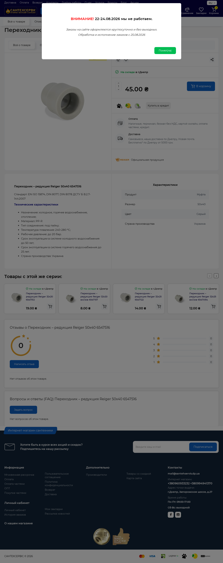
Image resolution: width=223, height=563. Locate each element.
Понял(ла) (165, 50)
